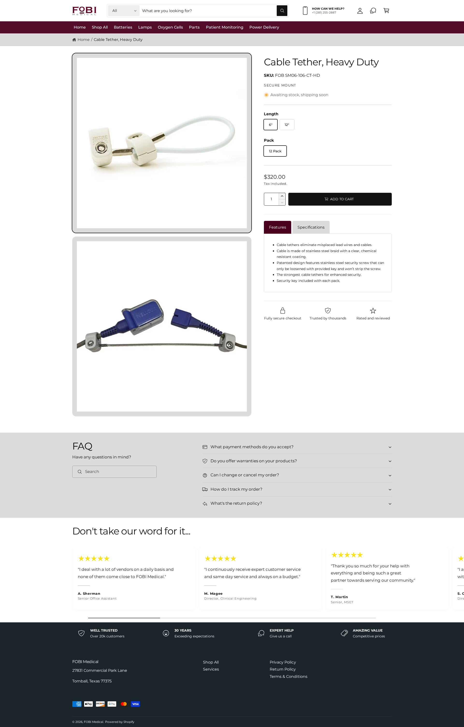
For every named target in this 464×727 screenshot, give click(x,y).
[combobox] (215, 10)
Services (211, 669)
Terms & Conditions (288, 676)
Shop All (211, 662)
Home (84, 39)
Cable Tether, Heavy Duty (118, 39)
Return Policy (283, 669)
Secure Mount (280, 85)
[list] (232, 579)
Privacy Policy (283, 662)
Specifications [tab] (310, 227)
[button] (386, 10)
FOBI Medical (93, 722)
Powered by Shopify (119, 722)
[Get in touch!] (373, 10)
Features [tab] (277, 227)
